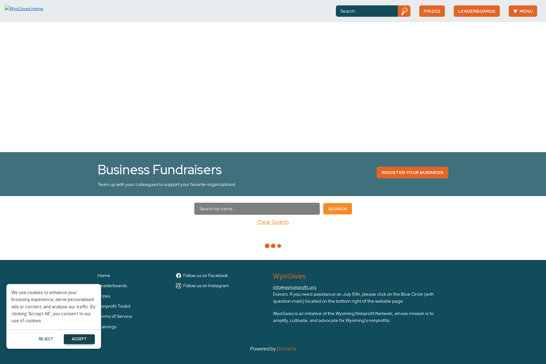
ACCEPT (79, 339)
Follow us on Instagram (206, 285)
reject (46, 339)
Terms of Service (115, 316)
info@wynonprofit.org (294, 287)
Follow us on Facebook (205, 275)
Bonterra (286, 348)
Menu (526, 11)
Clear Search (273, 221)
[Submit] (404, 11)
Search (337, 209)
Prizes (432, 11)
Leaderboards (476, 11)
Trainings (107, 327)
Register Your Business (412, 172)
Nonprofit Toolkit (114, 306)
